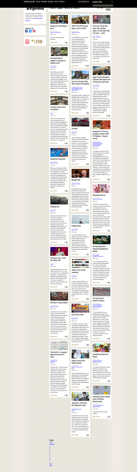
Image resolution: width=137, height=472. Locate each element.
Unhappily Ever (54, 206)
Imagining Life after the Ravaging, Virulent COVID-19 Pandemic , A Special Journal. (101, 135)
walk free (74, 276)
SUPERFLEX (74, 132)
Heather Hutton (54, 306)
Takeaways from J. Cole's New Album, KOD (58, 259)
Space (94, 36)
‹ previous (52, 444)
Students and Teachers (53, 361)
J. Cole (51, 264)
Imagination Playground (57, 159)
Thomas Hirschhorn (55, 32)
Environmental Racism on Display (100, 355)
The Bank (74, 128)
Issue (38, 1)
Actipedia (34, 9)
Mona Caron (75, 90)
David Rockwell (54, 162)
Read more (53, 42)
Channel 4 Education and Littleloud (98, 406)
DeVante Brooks (76, 88)
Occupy (73, 410)
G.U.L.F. (51, 113)
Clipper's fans (75, 366)
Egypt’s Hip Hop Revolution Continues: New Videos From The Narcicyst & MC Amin (101, 79)
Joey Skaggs (53, 66)
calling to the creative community (79, 271)
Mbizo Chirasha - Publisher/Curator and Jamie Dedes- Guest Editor (98, 144)
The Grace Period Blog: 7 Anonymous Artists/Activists (98, 305)
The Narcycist (96, 85)
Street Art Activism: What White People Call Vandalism (80, 82)
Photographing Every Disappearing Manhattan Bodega (100, 248)
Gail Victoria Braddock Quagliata (98, 255)
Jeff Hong (52, 210)
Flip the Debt (75, 318)
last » (50, 465)
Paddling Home (76, 226)
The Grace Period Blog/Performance (98, 299)
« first (50, 442)
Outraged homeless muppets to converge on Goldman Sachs (58, 60)
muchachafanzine (97, 199)
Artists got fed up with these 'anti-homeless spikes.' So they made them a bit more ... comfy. (101, 29)
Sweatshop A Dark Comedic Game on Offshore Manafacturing (101, 398)
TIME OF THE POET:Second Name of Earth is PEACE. (80, 27)
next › (50, 463)
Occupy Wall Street (76, 409)
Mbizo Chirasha (76, 32)
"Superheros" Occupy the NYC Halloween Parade (79, 404)
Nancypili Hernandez (77, 87)
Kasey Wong (75, 229)
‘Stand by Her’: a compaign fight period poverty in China (58, 354)
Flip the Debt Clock (78, 314)
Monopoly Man (76, 180)
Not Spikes (98, 36)
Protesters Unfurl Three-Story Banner (58, 108)
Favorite (67, 43)
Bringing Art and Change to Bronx (59, 27)
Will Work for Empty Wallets (59, 302)
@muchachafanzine (99, 195)
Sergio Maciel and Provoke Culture (97, 361)
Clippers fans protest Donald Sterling (78, 361)
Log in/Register (83, 1)
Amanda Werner (76, 183)
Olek (81, 88)
